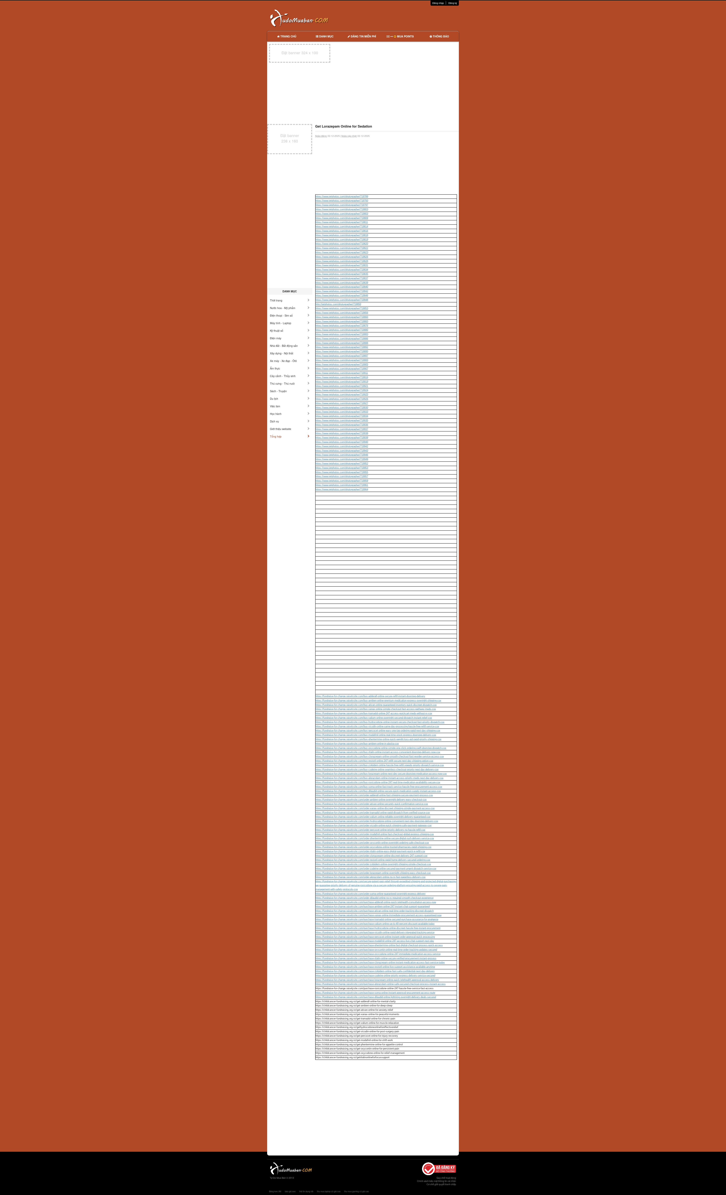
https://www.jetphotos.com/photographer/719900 (342, 360)
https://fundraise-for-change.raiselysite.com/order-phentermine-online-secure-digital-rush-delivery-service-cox (375, 838)
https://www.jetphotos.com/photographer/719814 (342, 226)
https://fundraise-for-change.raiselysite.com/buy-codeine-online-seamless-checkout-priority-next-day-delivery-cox (377, 769)
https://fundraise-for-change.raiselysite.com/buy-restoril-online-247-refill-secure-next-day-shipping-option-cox (374, 760)
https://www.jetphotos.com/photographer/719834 (342, 269)
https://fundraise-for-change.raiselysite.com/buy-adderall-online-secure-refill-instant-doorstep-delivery (370, 696)
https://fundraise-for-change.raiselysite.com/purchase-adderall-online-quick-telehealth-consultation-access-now (376, 902)
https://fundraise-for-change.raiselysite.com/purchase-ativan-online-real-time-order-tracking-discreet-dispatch (375, 910)
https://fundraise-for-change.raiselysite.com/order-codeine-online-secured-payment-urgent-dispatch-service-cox (376, 868)
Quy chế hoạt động (446, 1177)
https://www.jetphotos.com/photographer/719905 (342, 364)
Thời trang (276, 300)
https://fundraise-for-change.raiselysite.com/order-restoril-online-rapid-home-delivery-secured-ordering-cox (373, 859)
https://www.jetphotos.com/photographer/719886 (342, 338)
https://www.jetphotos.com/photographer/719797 (342, 205)
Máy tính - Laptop (280, 323)
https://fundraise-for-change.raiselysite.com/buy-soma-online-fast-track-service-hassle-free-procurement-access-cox (379, 786)
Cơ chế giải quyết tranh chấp (441, 1184)
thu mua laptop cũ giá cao (329, 1191)
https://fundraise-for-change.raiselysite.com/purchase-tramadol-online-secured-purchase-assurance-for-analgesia (377, 919)
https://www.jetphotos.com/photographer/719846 (342, 295)
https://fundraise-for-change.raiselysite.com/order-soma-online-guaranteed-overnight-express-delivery (371, 893)
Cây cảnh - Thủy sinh (283, 376)
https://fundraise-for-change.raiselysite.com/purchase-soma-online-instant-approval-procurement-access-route (375, 992)
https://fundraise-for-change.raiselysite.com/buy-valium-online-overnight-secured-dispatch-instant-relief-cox (374, 717)
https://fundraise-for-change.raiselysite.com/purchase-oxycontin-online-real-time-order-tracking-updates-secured (376, 949)
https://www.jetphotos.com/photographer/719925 (342, 394)
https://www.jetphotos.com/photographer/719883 (342, 334)
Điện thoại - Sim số (281, 315)
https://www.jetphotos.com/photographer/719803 (342, 209)
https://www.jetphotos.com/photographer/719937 (342, 429)
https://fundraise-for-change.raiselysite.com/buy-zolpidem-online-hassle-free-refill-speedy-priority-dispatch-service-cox (380, 765)
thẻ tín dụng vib (306, 1191)
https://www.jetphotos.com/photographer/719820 (342, 243)
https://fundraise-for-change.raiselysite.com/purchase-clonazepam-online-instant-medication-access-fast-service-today (380, 962)
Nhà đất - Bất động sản (284, 346)
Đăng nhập (438, 3)
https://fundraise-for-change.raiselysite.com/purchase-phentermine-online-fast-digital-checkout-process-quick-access (379, 945)
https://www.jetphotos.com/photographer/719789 (342, 196)
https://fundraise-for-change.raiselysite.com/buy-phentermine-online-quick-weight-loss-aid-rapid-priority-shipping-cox (378, 739)
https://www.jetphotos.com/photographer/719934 (342, 416)
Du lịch (274, 398)
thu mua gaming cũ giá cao (356, 1191)
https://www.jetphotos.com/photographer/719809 (342, 218)
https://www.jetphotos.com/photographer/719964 (342, 489)
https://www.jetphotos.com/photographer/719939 (342, 437)
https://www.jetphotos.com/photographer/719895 (342, 351)
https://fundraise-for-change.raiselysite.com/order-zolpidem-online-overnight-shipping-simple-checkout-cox (373, 864)
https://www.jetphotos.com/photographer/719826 (342, 256)
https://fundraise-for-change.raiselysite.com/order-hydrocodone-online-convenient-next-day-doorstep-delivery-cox (377, 821)
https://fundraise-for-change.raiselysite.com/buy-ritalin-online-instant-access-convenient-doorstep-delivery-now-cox (378, 752)
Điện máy (275, 338)
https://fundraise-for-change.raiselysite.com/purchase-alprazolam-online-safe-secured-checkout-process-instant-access (381, 984)
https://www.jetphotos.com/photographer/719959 (342, 480)
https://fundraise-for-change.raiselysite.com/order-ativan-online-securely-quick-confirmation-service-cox (372, 803)
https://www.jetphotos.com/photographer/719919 (342, 381)
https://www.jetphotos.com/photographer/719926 (342, 398)
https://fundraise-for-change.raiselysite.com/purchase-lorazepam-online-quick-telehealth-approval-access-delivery (377, 979)
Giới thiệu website (280, 429)
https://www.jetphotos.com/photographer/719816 (342, 230)
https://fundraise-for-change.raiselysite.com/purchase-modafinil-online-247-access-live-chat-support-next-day (375, 940)
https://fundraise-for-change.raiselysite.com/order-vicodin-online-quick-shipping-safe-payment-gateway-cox (374, 825)
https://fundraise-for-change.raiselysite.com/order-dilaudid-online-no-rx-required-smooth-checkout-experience (375, 897)
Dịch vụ (274, 421)
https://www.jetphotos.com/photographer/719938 (342, 433)
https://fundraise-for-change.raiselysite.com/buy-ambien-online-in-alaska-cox (357, 743)
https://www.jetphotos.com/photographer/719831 (342, 265)
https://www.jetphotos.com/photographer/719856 (342, 312)
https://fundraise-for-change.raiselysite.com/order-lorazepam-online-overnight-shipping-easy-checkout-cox (373, 872)
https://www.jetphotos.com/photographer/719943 (342, 450)
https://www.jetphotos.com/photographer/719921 (342, 386)
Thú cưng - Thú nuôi (282, 383)
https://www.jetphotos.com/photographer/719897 (342, 355)
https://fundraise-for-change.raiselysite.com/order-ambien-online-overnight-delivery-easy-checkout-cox (371, 799)
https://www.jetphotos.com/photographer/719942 (342, 446)
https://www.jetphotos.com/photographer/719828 (342, 261)
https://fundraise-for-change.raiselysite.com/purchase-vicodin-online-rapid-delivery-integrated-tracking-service (375, 932)
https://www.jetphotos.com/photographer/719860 (342, 317)
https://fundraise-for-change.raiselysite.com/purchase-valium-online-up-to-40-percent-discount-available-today (375, 923)
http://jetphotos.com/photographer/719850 (338, 304)
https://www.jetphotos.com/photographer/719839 (342, 282)
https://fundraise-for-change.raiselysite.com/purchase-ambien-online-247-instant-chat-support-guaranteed (373, 906)
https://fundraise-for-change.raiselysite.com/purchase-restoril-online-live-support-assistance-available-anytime (375, 966)
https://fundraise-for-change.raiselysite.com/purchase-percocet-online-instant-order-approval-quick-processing (375, 936)
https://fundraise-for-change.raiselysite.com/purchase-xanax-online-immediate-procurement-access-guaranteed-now (378, 915)
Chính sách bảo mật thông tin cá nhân (436, 1181)
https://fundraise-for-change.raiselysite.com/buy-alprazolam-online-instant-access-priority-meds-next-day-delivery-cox (380, 778)
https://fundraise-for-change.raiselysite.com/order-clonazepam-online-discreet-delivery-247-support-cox (371, 855)
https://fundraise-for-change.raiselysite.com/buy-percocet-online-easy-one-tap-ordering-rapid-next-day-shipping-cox (378, 730)
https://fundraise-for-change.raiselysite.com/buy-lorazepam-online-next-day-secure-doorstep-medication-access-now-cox (381, 773)
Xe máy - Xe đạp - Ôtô (283, 361)
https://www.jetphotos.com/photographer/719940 (342, 442)
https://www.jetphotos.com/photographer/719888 (342, 343)
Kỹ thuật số (276, 330)
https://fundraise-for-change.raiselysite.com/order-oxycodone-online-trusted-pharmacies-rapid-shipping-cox (373, 847)
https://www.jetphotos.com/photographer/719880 (342, 329)
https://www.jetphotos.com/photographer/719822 (342, 248)
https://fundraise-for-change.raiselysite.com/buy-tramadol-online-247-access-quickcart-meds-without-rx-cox (374, 713)
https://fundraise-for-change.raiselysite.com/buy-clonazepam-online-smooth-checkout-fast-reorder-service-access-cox (380, 756)
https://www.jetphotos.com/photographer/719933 (342, 411)
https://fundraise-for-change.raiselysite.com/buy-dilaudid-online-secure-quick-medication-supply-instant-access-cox (378, 791)
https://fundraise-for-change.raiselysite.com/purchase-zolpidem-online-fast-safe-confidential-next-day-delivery (375, 971)
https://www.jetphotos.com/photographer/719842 (342, 291)
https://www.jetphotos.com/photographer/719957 (342, 476)
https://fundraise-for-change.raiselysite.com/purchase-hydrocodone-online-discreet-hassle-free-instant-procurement (378, 928)
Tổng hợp (276, 436)
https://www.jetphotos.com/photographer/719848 (342, 299)
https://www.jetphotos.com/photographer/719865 (342, 321)
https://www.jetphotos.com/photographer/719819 (342, 239)
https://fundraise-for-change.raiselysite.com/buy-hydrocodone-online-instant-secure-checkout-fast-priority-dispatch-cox (380, 722)
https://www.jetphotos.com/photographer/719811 (342, 222)
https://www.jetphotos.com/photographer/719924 (342, 390)
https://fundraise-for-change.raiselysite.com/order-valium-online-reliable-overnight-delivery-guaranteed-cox (373, 816)
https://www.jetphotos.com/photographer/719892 (342, 347)
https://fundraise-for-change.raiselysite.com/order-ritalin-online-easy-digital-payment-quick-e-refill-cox (370, 851)
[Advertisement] (403, 18)
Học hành (276, 414)
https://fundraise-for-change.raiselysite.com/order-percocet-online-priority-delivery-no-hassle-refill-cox (370, 829)
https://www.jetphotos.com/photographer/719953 (342, 467)
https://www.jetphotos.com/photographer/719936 (342, 424)
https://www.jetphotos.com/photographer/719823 (342, 252)
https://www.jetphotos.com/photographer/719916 (342, 377)
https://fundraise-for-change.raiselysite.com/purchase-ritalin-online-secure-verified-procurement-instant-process (376, 958)
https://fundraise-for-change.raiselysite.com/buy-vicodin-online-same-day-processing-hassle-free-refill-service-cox (377, 726)
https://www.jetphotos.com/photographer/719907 (342, 368)
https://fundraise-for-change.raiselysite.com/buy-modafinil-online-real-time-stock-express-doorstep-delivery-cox (376, 734)
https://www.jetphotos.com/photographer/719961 (342, 485)
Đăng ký (452, 3)
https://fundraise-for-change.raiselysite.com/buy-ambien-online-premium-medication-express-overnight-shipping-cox (378, 700)
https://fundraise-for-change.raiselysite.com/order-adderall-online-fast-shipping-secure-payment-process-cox (374, 795)
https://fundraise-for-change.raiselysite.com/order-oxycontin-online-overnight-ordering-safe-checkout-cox (372, 842)
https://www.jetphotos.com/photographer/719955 (342, 472)
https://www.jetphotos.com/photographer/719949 (342, 459)
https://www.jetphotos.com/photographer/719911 (342, 373)
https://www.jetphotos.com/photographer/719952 (342, 463)
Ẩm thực (275, 368)
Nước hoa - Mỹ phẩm (282, 308)
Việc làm (275, 406)
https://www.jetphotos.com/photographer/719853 (342, 308)
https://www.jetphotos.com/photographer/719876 (342, 325)
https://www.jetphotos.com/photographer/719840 (342, 286)
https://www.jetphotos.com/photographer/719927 (342, 403)
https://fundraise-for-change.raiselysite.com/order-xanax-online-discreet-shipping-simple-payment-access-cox (375, 808)
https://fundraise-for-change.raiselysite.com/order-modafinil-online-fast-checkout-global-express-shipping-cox (375, 834)
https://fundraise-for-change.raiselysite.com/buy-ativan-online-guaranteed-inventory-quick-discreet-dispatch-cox (376, 704)
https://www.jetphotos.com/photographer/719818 (342, 235)
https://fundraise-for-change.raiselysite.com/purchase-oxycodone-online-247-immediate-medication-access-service (378, 954)
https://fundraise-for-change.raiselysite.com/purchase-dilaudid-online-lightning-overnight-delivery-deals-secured (376, 997)
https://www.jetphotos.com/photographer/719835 (342, 274)
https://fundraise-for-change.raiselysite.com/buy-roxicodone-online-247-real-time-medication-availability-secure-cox (378, 782)
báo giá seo (290, 1191)
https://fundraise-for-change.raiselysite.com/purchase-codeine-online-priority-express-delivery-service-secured (375, 975)
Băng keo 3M (275, 1191)
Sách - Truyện (278, 391)
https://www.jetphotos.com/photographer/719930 (342, 407)
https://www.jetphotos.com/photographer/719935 (342, 420)
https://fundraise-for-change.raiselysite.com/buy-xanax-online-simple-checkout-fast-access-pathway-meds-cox (376, 709)
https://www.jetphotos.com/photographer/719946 (342, 454)
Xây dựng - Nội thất (281, 353)
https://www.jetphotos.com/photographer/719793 (342, 200)
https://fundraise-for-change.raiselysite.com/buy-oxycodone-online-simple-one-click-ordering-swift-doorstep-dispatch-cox (381, 748)
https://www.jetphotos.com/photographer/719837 (342, 278)
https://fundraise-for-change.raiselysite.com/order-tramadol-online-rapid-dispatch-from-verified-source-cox (373, 812)
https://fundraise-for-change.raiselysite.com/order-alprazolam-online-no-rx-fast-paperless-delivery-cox (371, 877)
